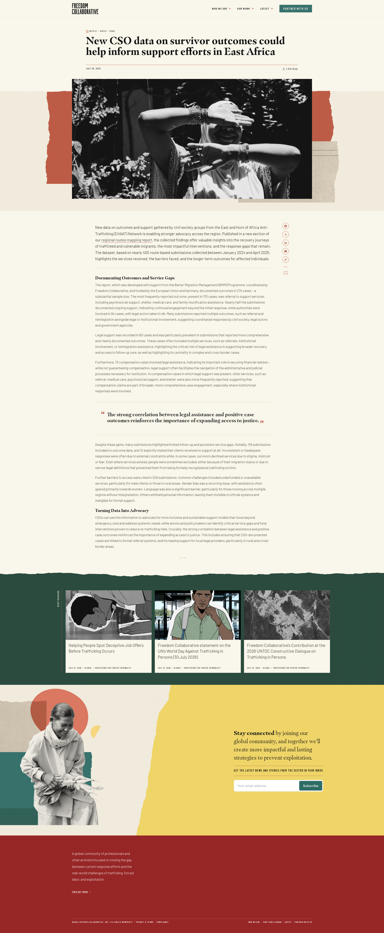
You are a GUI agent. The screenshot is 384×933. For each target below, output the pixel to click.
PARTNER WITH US (295, 8)
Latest (264, 8)
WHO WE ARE (219, 8)
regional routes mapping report (126, 240)
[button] (221, 9)
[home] (85, 8)
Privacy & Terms (144, 922)
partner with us (303, 922)
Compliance (163, 922)
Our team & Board (272, 922)
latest (288, 922)
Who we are (254, 922)
